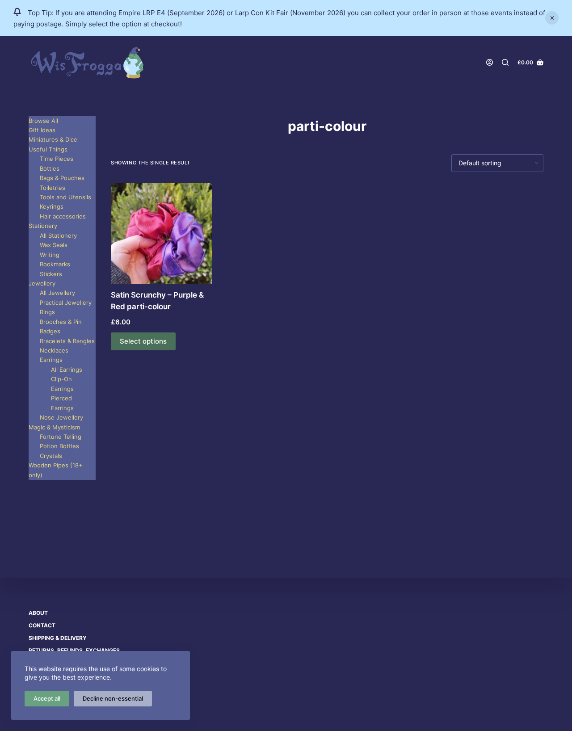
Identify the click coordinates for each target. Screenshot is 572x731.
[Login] (489, 62)
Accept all (47, 698)
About (38, 612)
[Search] (505, 62)
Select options (143, 341)
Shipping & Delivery (58, 637)
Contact (42, 625)
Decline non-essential (113, 698)
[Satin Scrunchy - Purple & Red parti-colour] (161, 234)
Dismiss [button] (552, 18)
